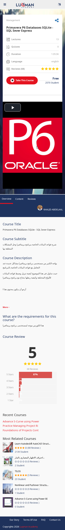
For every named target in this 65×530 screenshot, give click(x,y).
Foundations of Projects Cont (20, 430)
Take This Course (24, 80)
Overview (6, 198)
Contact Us (54, 519)
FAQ (43, 519)
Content (19, 198)
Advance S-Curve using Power (21, 421)
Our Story (14, 519)
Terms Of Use (30, 519)
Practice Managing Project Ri (20, 425)
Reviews (32, 198)
